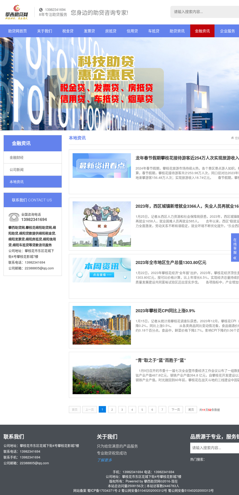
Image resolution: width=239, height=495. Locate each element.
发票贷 (89, 31)
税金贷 (68, 31)
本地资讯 (17, 181)
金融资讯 (202, 31)
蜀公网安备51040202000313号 (191, 490)
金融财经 (17, 157)
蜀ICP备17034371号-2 (103, 490)
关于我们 (44, 31)
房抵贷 (110, 31)
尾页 (191, 409)
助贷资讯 (177, 31)
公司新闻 (17, 169)
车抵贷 (153, 31)
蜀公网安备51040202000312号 (144, 490)
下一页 (176, 409)
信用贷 (132, 31)
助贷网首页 (17, 31)
